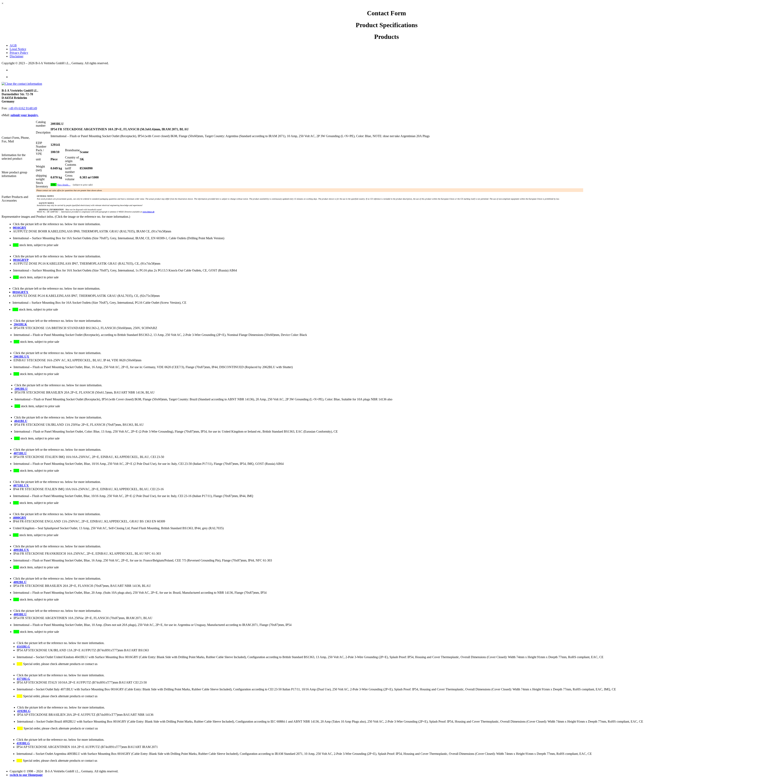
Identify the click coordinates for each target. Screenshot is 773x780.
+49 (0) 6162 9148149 (22, 108)
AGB (13, 45)
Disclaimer (16, 56)
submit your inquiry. (24, 115)
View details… (63, 185)
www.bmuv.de (148, 212)
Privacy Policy (19, 52)
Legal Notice (18, 49)
